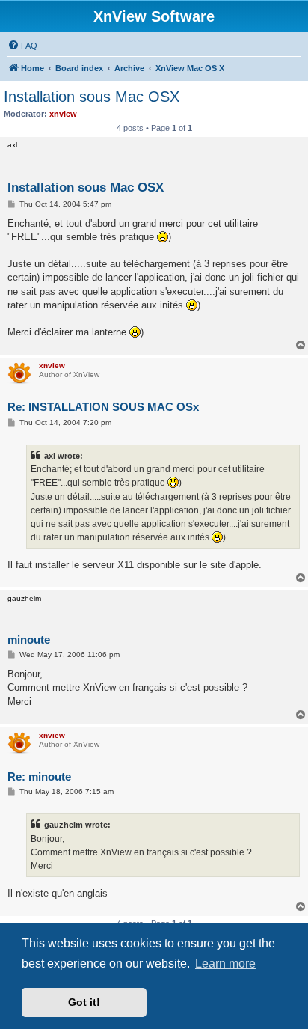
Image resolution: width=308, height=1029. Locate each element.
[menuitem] (22, 46)
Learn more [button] (225, 963)
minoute (28, 639)
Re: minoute (39, 776)
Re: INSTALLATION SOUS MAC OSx (103, 406)
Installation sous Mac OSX (91, 96)
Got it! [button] (84, 1002)
